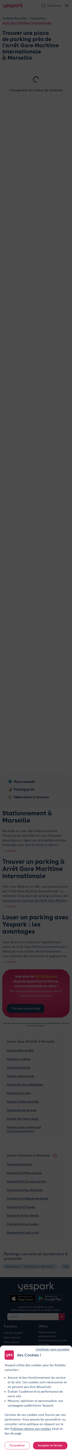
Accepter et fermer (50, 1445)
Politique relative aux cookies (30, 1429)
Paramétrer (17, 1445)
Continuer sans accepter (53, 1349)
